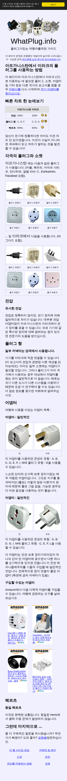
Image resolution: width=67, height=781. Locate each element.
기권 (19, 757)
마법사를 (15, 89)
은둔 (47, 757)
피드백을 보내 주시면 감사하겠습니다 (40, 59)
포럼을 (42, 737)
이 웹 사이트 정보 (19, 750)
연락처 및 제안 (47, 750)
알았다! (53, 4)
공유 (47, 763)
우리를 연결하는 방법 (19, 763)
